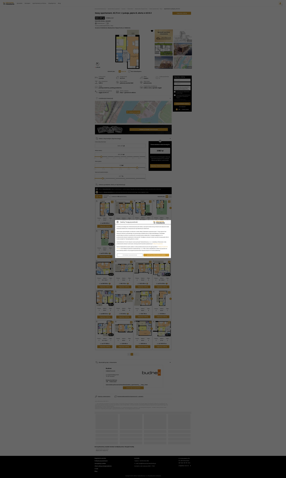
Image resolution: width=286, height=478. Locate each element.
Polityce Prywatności (158, 243)
